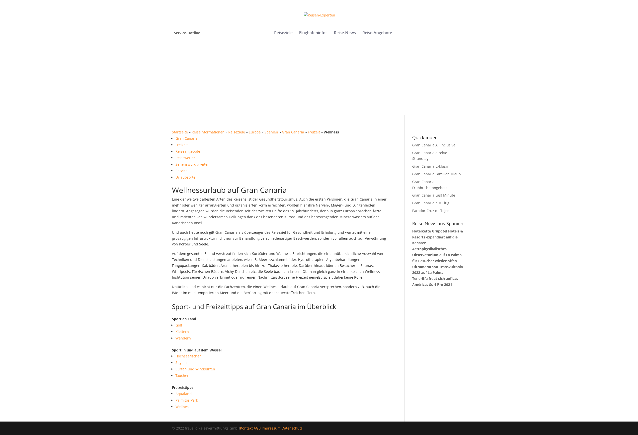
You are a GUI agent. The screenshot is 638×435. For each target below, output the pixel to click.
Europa (255, 132)
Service (181, 170)
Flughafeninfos (313, 33)
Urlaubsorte (185, 177)
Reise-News (345, 33)
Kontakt (246, 428)
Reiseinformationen (208, 132)
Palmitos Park (186, 400)
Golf (178, 325)
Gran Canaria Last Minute (433, 195)
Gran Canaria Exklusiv (430, 166)
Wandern (183, 338)
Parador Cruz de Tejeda (432, 210)
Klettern (182, 331)
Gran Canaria (293, 132)
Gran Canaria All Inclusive (433, 145)
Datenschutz (292, 428)
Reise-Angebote (377, 33)
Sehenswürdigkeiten (192, 164)
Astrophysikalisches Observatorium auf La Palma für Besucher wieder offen (437, 254)
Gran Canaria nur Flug (430, 203)
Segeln (181, 362)
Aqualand (183, 393)
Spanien (271, 132)
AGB (257, 428)
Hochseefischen (188, 356)
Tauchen (182, 375)
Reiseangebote (187, 151)
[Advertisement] (319, 77)
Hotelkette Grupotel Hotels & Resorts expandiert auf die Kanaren (437, 237)
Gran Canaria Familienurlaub (436, 174)
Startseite (180, 132)
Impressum (271, 428)
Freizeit (314, 132)
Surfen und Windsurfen (195, 369)
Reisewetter (185, 157)
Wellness (182, 406)
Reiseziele (283, 33)
